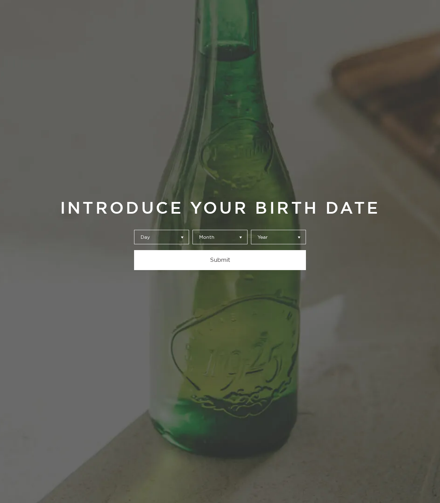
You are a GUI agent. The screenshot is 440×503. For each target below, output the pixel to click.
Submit (220, 260)
